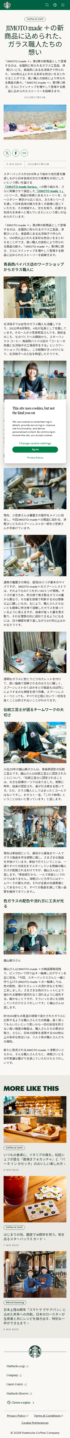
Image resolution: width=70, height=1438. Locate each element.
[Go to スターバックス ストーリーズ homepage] (7, 5)
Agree (35, 449)
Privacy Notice (35, 458)
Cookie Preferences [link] (35, 1423)
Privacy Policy (16, 1416)
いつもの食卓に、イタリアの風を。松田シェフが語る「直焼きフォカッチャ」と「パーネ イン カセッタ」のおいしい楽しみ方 (34, 1159)
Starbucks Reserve (18, 1393)
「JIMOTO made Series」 (21, 187)
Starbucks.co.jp (16, 1366)
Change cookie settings (35, 443)
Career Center (15, 1384)
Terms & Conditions (47, 1416)
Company (12, 1375)
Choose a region (21, 1402)
